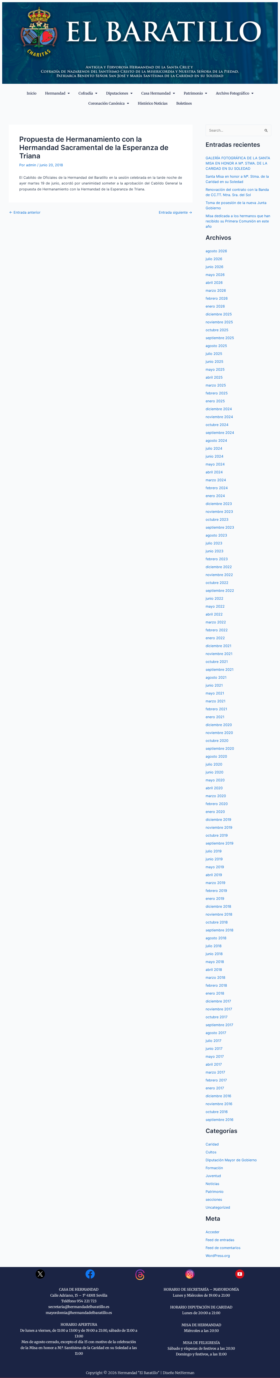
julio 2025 (214, 353)
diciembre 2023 (219, 503)
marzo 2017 (215, 1072)
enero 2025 (215, 401)
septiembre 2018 (219, 930)
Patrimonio (193, 93)
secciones (214, 1199)
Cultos (211, 1152)
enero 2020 (215, 811)
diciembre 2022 (219, 567)
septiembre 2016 (219, 1119)
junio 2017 (214, 1048)
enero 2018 (215, 993)
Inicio (31, 93)
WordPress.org (218, 1255)
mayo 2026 (215, 274)
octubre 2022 (217, 582)
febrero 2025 (217, 393)
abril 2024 (214, 472)
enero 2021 (215, 717)
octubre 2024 (217, 424)
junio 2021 (214, 685)
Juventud (213, 1176)
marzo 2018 (215, 977)
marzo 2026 (216, 290)
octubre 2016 (217, 1112)
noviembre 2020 (219, 732)
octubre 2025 (217, 330)
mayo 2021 (215, 693)
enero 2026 (215, 306)
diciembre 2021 (218, 646)
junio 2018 (214, 954)
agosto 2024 (216, 440)
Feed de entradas (220, 1240)
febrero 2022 (217, 630)
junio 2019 (214, 859)
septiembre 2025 (220, 338)
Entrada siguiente (175, 212)
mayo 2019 (215, 867)
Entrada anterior (24, 212)
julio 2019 (214, 851)
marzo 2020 (216, 796)
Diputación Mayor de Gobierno (231, 1160)
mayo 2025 (215, 369)
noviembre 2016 (219, 1104)
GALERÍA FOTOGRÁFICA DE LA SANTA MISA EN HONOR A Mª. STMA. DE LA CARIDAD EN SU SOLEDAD (238, 163)
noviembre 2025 (219, 322)
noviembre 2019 (219, 827)
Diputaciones (117, 93)
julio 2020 (214, 764)
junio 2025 (214, 361)
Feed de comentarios (223, 1248)
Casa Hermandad (156, 93)
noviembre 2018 (219, 914)
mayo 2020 (215, 780)
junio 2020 (214, 772)
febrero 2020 (217, 804)
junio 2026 (214, 267)
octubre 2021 (217, 661)
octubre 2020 (217, 740)
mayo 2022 (215, 606)
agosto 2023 (216, 535)
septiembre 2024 (220, 432)
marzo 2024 (216, 480)
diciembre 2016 (218, 1096)
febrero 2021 (216, 709)
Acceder (212, 1232)
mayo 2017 (215, 1056)
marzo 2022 (216, 622)
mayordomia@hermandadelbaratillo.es (79, 1312)
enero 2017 (215, 1088)
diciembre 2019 (218, 819)
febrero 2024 (217, 488)
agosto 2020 (216, 756)
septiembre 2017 (219, 1025)
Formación (214, 1168)
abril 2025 (214, 377)
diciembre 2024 (219, 409)
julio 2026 (214, 259)
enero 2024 (215, 496)
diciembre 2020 (219, 725)
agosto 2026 (216, 251)
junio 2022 (214, 598)
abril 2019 (214, 875)
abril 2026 (214, 282)
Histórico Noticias (153, 103)
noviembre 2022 (219, 575)
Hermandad (55, 93)
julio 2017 (213, 1040)
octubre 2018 (217, 922)
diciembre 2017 (218, 1001)
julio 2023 (214, 543)
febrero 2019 (216, 890)
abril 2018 (214, 969)
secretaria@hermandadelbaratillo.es (78, 1307)
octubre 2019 (217, 835)
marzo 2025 (216, 385)
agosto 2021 (216, 677)
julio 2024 (214, 448)
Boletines (184, 103)
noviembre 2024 (219, 417)
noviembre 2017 (219, 1009)
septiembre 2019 (219, 843)
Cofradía (86, 93)
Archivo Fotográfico (232, 93)
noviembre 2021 (219, 653)
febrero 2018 (216, 985)
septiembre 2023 (220, 527)
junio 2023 (214, 551)
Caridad (212, 1144)
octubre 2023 (217, 519)
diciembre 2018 (218, 906)
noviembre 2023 (219, 511)
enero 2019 (215, 898)
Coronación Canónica (106, 103)
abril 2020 (214, 788)
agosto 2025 (216, 346)
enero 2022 (215, 638)
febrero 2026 (217, 298)
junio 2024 (214, 456)
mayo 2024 (215, 464)
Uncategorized (218, 1207)
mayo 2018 (215, 961)
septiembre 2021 (219, 669)
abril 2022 (214, 614)
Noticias (212, 1183)
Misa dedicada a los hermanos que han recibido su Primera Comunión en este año (238, 221)
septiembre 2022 (220, 590)
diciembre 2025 (219, 314)
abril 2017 (214, 1064)
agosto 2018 (216, 938)
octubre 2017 (217, 1017)
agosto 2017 (216, 1033)
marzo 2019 (215, 882)
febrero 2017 (216, 1080)
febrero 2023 (217, 559)
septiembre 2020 (220, 748)
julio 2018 (214, 946)
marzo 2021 (215, 701)
